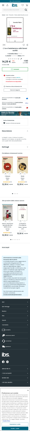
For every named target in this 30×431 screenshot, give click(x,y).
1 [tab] (12, 193)
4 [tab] (17, 193)
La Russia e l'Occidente (22, 224)
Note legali (5, 247)
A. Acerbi (8, 55)
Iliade (22, 176)
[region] (15, 409)
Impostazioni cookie (15, 424)
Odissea (7, 176)
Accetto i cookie (15, 428)
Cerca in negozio (15, 90)
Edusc (20, 55)
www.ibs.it (6, 275)
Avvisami (16, 69)
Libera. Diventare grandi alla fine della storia (7, 225)
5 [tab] (17, 239)
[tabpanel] (15, 29)
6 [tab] (19, 239)
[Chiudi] (28, 390)
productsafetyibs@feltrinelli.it (12, 294)
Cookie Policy (6, 421)
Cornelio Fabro (13, 53)
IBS (8, 64)
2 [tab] (12, 239)
